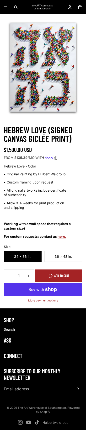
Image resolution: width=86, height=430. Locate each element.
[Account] (69, 7)
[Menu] (5, 7)
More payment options (43, 300)
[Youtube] (29, 422)
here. (62, 236)
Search (9, 329)
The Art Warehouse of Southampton (42, 407)
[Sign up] (77, 389)
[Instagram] (20, 422)
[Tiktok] (37, 422)
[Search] (16, 7)
